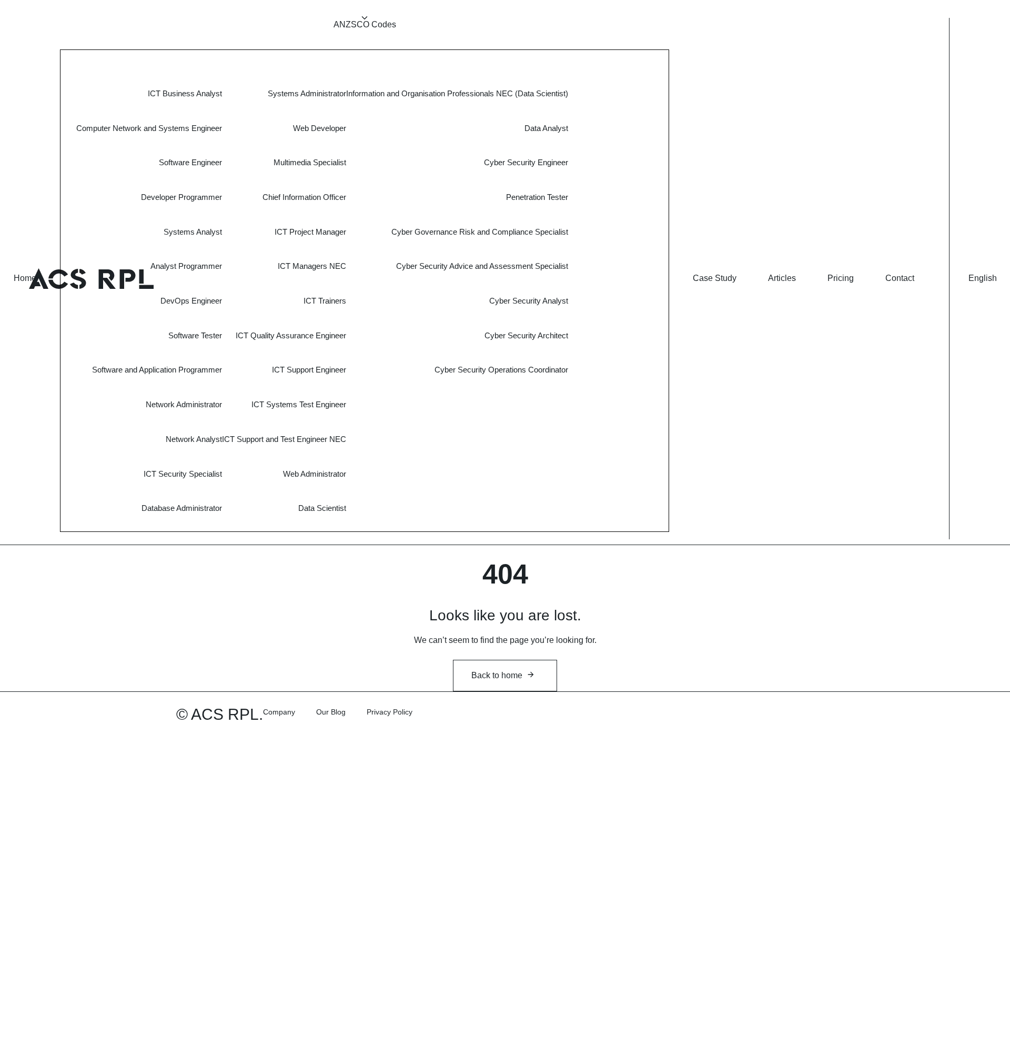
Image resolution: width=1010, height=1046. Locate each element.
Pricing (840, 278)
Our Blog (331, 712)
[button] (982, 278)
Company (279, 712)
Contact (899, 278)
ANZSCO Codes (365, 24)
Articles (782, 278)
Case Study (714, 278)
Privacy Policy (389, 712)
